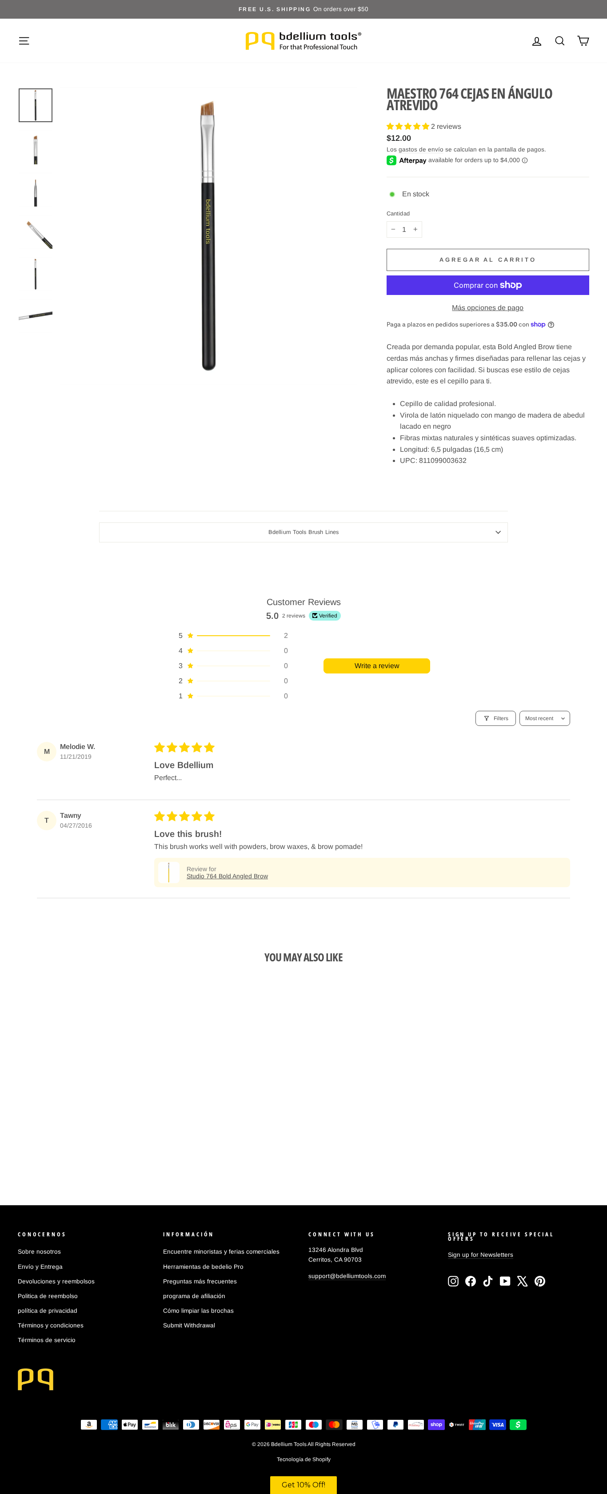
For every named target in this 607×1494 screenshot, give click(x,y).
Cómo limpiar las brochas (198, 1310)
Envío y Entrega (40, 1266)
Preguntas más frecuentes (200, 1281)
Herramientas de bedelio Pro (203, 1266)
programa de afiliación (194, 1296)
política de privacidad (47, 1310)
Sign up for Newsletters (480, 1254)
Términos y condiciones (51, 1325)
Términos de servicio (47, 1340)
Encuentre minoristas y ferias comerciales (221, 1251)
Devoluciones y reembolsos (56, 1281)
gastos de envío (421, 149)
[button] (409, 126)
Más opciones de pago (487, 307)
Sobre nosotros (39, 1251)
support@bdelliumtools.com (347, 1276)
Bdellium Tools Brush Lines (303, 532)
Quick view (86, 1108)
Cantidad (398, 214)
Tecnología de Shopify (304, 1459)
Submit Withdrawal (189, 1325)
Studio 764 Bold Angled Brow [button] (227, 876)
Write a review (377, 665)
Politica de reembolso (48, 1296)
